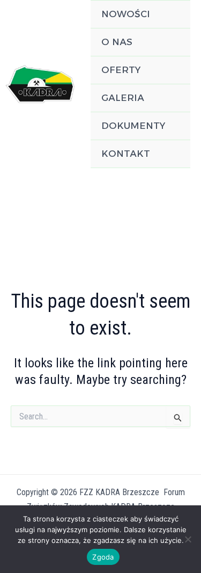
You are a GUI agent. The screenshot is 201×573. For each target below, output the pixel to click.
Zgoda (103, 557)
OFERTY (120, 69)
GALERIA (122, 97)
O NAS (116, 42)
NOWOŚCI (125, 14)
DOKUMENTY (133, 125)
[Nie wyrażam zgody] (187, 539)
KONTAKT (125, 153)
